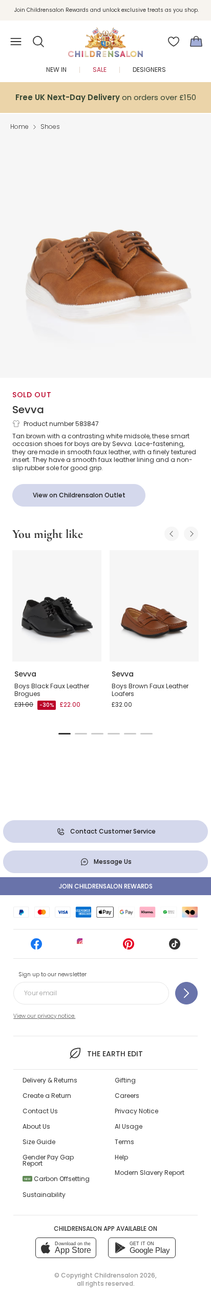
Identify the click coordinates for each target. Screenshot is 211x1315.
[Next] (191, 534)
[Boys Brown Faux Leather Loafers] (154, 606)
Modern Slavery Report (149, 1172)
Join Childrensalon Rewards (106, 886)
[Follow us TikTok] (174, 947)
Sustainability (44, 1194)
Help (121, 1157)
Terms (124, 1141)
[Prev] (171, 534)
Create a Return (47, 1095)
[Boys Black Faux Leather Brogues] (56, 606)
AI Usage (128, 1126)
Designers (149, 69)
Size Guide (39, 1141)
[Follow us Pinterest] (128, 947)
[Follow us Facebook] (36, 947)
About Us (36, 1126)
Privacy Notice (136, 1111)
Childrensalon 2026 (124, 1275)
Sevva (28, 409)
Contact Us (40, 1111)
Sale (100, 69)
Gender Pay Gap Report (48, 1160)
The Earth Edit (114, 1054)
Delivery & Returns (50, 1080)
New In (56, 69)
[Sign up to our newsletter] (186, 993)
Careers (127, 1095)
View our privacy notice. (44, 1016)
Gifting (125, 1080)
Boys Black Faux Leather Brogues (51, 690)
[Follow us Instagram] (82, 947)
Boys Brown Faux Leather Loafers (150, 690)
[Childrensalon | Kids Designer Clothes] (105, 38)
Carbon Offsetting (57, 1178)
